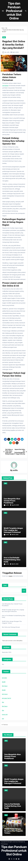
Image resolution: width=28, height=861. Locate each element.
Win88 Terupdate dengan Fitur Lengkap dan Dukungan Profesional (13, 530)
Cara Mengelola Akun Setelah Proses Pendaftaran (12, 501)
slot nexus (5, 694)
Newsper (20, 841)
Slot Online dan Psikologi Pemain (11, 627)
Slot (4, 37)
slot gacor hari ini (6, 698)
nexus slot (5, 714)
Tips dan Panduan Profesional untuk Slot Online (14, 10)
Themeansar (4, 844)
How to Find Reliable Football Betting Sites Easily (12, 560)
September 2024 (6, 652)
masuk (10, 576)
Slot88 (3, 682)
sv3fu (8, 52)
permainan (5, 85)
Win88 (3, 690)
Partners (5, 724)
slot (3, 718)
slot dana (4, 678)
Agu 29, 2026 (15, 505)
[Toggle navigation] (3, 11)
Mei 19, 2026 (15, 534)
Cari (5, 585)
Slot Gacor (4, 686)
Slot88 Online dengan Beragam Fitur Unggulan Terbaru (13, 831)
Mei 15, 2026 (15, 564)
